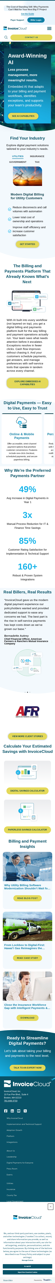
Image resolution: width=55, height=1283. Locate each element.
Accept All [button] (27, 1266)
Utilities (10, 1183)
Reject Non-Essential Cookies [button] (27, 1272)
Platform (10, 1136)
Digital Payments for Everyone (20, 1163)
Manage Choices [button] (27, 1260)
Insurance (11, 1189)
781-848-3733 (10, 1101)
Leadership (12, 1157)
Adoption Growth (14, 1130)
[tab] (17, 156)
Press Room (12, 1169)
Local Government (15, 1201)
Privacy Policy (8, 1280)
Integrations (12, 1142)
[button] (50, 1207)
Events (10, 1175)
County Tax (12, 1195)
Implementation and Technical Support (24, 1124)
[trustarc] (47, 1280)
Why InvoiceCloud (15, 1118)
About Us (11, 1151)
